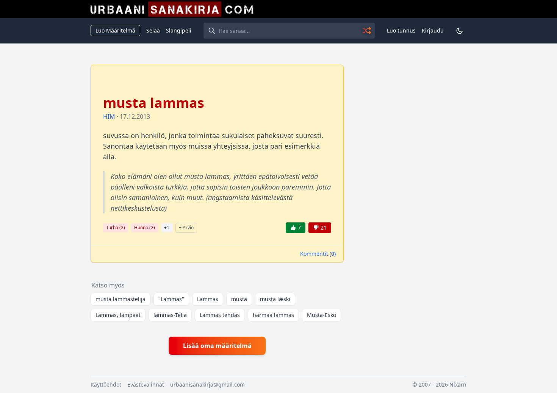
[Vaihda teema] (459, 30)
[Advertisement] (409, 178)
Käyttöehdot (106, 384)
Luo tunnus (401, 30)
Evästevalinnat (145, 384)
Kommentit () (318, 253)
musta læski (275, 299)
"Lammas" (171, 299)
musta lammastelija (120, 299)
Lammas (207, 299)
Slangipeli (178, 30)
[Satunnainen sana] (367, 30)
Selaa (153, 30)
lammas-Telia (170, 314)
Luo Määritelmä (115, 30)
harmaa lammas (273, 314)
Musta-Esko (321, 314)
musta (239, 299)
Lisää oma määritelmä (217, 346)
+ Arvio (186, 227)
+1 (166, 227)
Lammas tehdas (220, 314)
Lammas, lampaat (118, 314)
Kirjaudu (433, 30)
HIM (109, 116)
